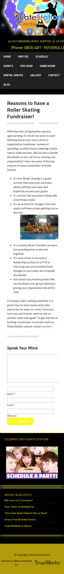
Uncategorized (29, 336)
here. (49, 326)
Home (7, 57)
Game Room (47, 66)
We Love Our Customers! (18, 500)
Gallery (35, 75)
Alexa (31, 123)
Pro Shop (26, 66)
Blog (7, 85)
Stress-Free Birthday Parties (20, 519)
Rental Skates (13, 75)
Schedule (42, 57)
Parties (21, 57)
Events (8, 66)
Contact (54, 75)
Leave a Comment (48, 123)
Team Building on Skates (18, 525)
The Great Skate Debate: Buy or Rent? (25, 513)
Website (12, 415)
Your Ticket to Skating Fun (19, 506)
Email (10, 404)
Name (10, 393)
